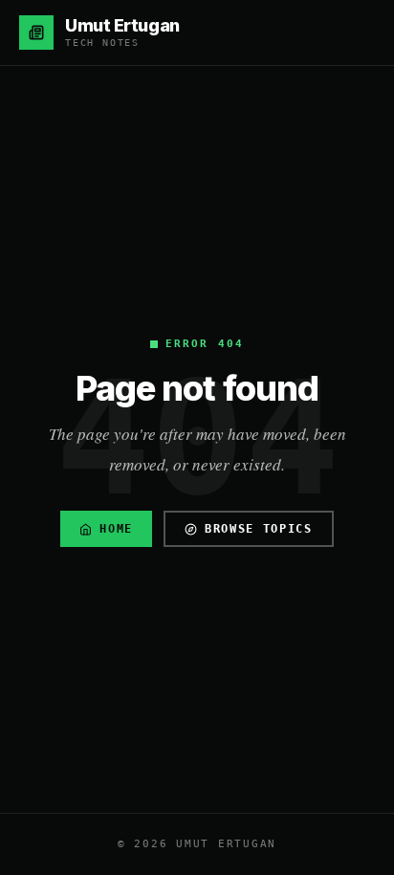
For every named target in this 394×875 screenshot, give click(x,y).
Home (116, 529)
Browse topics (259, 529)
